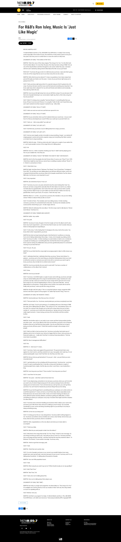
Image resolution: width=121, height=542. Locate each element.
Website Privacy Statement (90, 524)
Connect (65, 14)
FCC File (85, 522)
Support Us (67, 524)
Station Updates (50, 525)
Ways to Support (76, 14)
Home (18, 14)
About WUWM (56, 14)
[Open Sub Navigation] (25, 14)
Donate (100, 3)
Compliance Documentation (90, 523)
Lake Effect (31, 14)
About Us (49, 522)
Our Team (49, 523)
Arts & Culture (21, 22)
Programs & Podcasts (43, 14)
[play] (19, 10)
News (23, 14)
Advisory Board (50, 524)
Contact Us (67, 522)
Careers (67, 523)
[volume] (23, 10)
